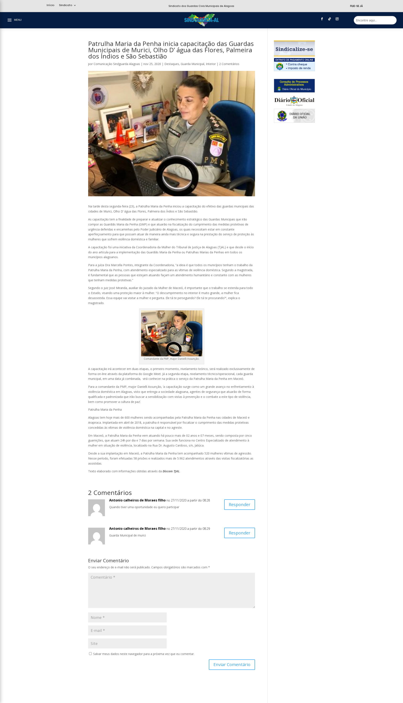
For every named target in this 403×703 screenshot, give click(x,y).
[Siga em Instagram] (337, 19)
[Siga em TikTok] (329, 19)
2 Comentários (229, 64)
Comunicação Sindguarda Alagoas (117, 64)
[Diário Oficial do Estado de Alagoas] (294, 106)
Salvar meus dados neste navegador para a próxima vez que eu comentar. (143, 654)
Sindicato (65, 5)
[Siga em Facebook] (322, 19)
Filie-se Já (356, 6)
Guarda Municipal (192, 64)
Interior (211, 64)
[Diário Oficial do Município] (294, 91)
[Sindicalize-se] (294, 55)
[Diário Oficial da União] (294, 122)
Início (50, 5)
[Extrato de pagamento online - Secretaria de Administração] (294, 70)
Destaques (171, 64)
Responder (239, 504)
